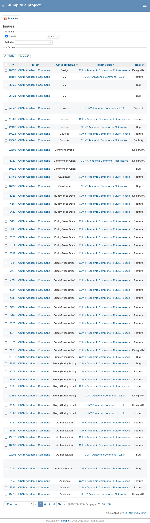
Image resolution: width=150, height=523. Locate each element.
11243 (12, 356)
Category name (65, 64)
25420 (12, 84)
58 (12, 262)
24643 (12, 108)
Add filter (9, 42)
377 (12, 270)
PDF (144, 513)
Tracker (139, 64)
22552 (12, 395)
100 (108, 504)
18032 (12, 445)
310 (12, 315)
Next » (61, 504)
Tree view (13, 18)
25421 (12, 95)
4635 (12, 430)
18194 (12, 76)
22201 (12, 454)
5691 (12, 363)
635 (12, 297)
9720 (12, 422)
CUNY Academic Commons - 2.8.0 (105, 108)
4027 (12, 160)
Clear (26, 56)
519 (12, 221)
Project (35, 64)
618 (12, 203)
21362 (12, 413)
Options (12, 47)
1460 (12, 480)
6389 (12, 253)
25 (99, 504)
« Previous (11, 504)
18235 (12, 186)
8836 (12, 379)
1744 (12, 229)
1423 (12, 342)
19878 (12, 437)
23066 (12, 140)
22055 (12, 405)
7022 (12, 468)
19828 (12, 168)
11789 (12, 119)
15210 (12, 494)
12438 (12, 127)
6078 (12, 371)
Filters (11, 31)
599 (12, 307)
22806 (12, 149)
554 (12, 332)
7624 (12, 350)
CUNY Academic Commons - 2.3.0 (105, 76)
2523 (12, 237)
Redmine (64, 521)
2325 (12, 323)
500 (12, 289)
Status (12, 36)
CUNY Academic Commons (34, 70)
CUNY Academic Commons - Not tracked (104, 127)
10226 (12, 133)
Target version (105, 64)
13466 (12, 176)
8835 (12, 386)
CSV (137, 513)
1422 (12, 211)
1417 (12, 245)
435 (12, 280)
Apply (11, 56)
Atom (130, 513)
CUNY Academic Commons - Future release (104, 70)
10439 (12, 70)
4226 (12, 195)
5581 (12, 487)
